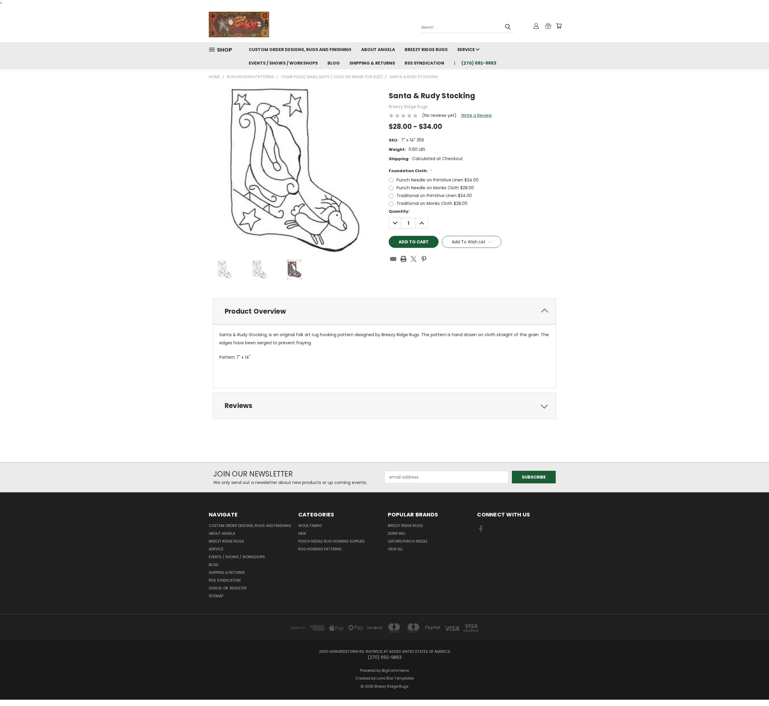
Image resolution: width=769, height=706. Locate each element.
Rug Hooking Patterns (320, 549)
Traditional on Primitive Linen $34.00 (434, 196)
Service (466, 50)
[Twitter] (414, 259)
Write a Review (476, 115)
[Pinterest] (424, 259)
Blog (333, 63)
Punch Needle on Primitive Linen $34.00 (438, 180)
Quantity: (399, 211)
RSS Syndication (424, 63)
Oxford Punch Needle (407, 541)
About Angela (378, 50)
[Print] (403, 259)
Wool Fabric (310, 525)
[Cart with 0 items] (559, 26)
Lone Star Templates (395, 678)
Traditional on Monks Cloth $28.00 (432, 203)
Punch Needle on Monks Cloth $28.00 (435, 188)
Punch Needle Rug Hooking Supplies (331, 541)
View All (395, 549)
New (302, 533)
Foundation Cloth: (410, 171)
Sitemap (216, 595)
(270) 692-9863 (478, 63)
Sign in (216, 588)
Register (238, 588)
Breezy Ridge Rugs (426, 50)
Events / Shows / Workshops (283, 63)
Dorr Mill (397, 533)
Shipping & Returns (372, 63)
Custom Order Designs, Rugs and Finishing (300, 50)
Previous (753, 687)
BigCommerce (395, 670)
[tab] (384, 311)
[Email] (393, 259)
